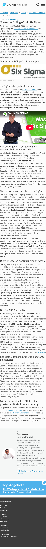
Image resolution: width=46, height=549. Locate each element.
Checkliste (14, 12)
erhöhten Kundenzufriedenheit (24, 413)
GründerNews (5, 534)
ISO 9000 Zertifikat (29, 89)
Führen (23, 12)
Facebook (4, 508)
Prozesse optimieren (37, 12)
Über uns (3, 514)
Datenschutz (4, 528)
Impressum (4, 525)
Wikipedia (41, 352)
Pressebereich (5, 519)
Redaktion (19, 432)
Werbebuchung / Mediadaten (9, 536)
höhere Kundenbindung (12, 410)
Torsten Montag (11, 19)
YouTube (4, 505)
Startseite (4, 12)
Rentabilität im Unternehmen (26, 28)
